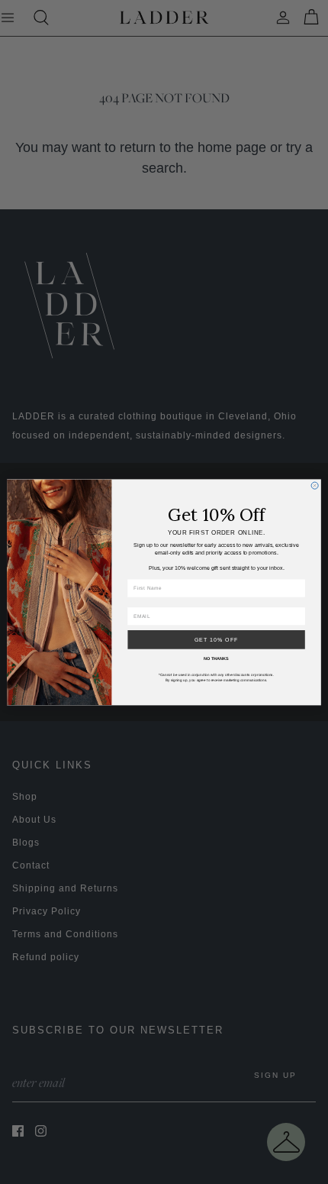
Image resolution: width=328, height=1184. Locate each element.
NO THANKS (216, 657)
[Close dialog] (314, 485)
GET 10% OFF (217, 639)
